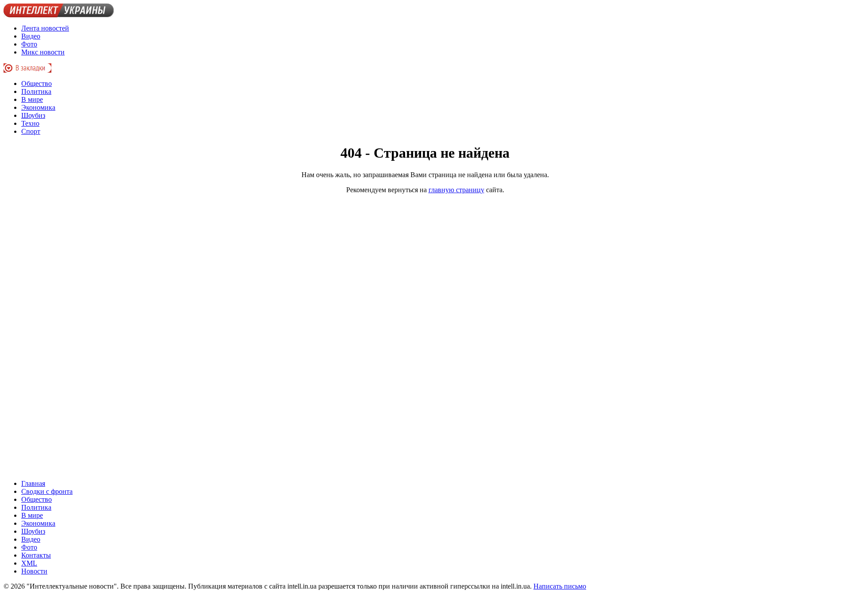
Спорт (30, 131)
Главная (33, 483)
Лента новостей (45, 28)
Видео (30, 36)
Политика (36, 91)
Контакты (36, 555)
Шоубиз (33, 115)
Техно (30, 123)
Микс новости (43, 52)
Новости (34, 571)
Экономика (38, 107)
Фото (29, 44)
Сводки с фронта (47, 491)
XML (29, 563)
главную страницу (456, 190)
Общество (36, 83)
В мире (32, 99)
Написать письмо (559, 586)
